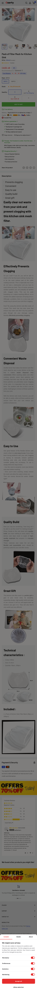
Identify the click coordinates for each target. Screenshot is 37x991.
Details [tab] (18, 937)
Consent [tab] (6, 937)
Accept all (18, 981)
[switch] (33, 958)
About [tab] (31, 937)
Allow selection (18, 987)
